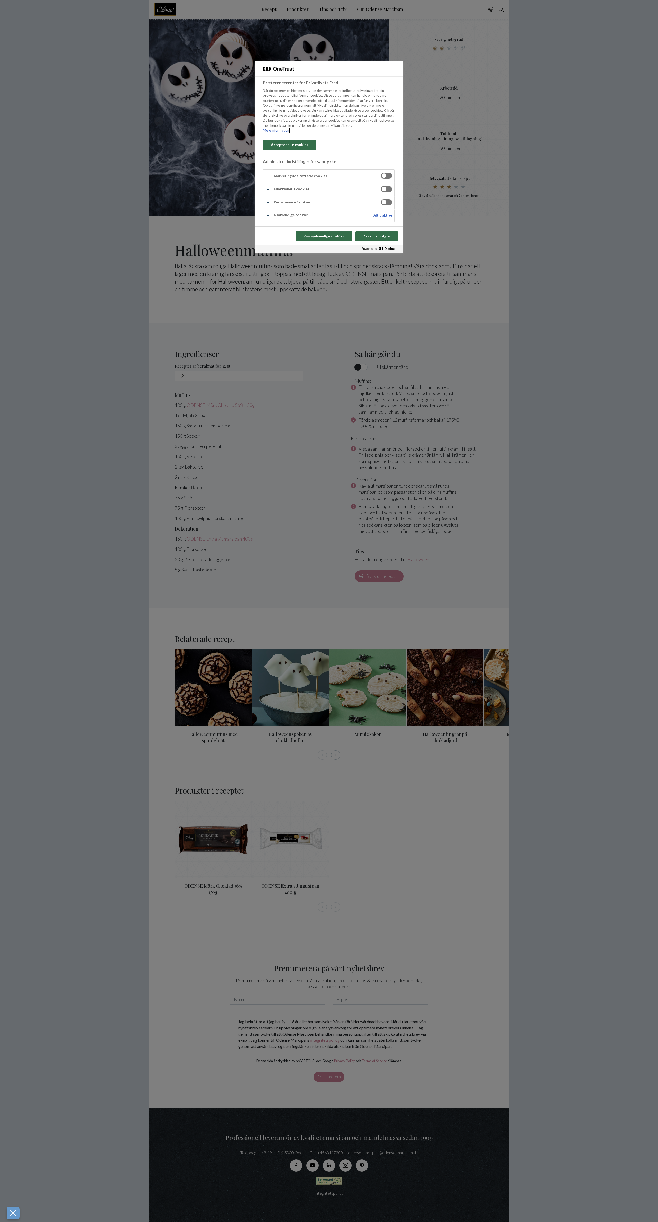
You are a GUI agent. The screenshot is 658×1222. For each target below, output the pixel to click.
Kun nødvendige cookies (324, 236)
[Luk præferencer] (13, 1213)
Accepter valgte (376, 236)
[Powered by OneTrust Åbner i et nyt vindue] (380, 250)
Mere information (276, 130)
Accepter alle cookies (289, 144)
